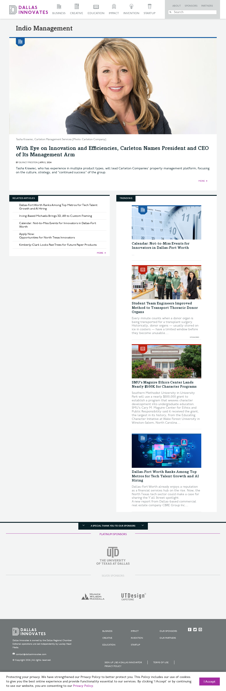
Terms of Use (161, 662)
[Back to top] (208, 663)
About (176, 6)
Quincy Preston (28, 162)
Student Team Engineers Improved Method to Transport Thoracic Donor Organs (165, 308)
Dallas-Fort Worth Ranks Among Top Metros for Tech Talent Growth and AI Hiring (58, 206)
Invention (131, 13)
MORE (201, 181)
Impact (114, 13)
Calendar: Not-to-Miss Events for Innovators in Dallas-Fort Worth (57, 224)
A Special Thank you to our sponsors (113, 526)
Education (96, 13)
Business (59, 13)
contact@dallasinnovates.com (31, 654)
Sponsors (191, 6)
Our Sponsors (168, 631)
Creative (76, 13)
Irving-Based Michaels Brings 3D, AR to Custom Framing (55, 216)
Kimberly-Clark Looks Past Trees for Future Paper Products (58, 245)
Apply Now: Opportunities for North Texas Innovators (47, 235)
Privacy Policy (113, 666)
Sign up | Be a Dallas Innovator (123, 662)
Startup (149, 13)
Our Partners (168, 638)
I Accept (209, 682)
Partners (207, 6)
